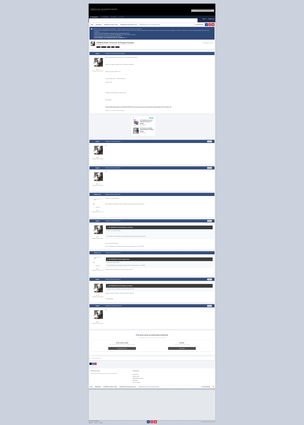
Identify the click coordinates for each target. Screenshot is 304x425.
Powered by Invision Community (208, 421)
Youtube (213, 24)
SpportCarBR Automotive (138, 378)
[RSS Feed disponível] (213, 386)
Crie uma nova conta (122, 348)
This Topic (207, 10)
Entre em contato (136, 382)
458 (98, 69)
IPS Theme (91, 420)
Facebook (206, 24)
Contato (101, 422)
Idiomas (90, 422)
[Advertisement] (29, 2)
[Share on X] (90, 364)
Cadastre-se (211, 18)
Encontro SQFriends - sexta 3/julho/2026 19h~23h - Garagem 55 (109, 37)
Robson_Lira (97, 194)
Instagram (209, 24)
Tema (95, 422)
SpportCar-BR (136, 376)
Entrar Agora (182, 348)
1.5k (98, 210)
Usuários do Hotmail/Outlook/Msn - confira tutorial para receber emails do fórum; (112, 33)
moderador (97, 31)
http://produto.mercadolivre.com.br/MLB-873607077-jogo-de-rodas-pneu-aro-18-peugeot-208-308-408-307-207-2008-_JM (138, 107)
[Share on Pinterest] (95, 364)
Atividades (105, 17)
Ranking (114, 17)
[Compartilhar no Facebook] (93, 364)
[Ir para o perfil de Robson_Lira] (97, 202)
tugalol (100, 44)
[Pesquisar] (212, 10)
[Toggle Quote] (108, 227)
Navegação (95, 17)
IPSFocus (97, 420)
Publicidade (135, 380)
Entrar (204, 18)
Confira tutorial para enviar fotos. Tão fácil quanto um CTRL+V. (108, 36)
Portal (121, 17)
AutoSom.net (135, 374)
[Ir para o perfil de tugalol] (93, 44)
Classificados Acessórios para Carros (124, 44)
